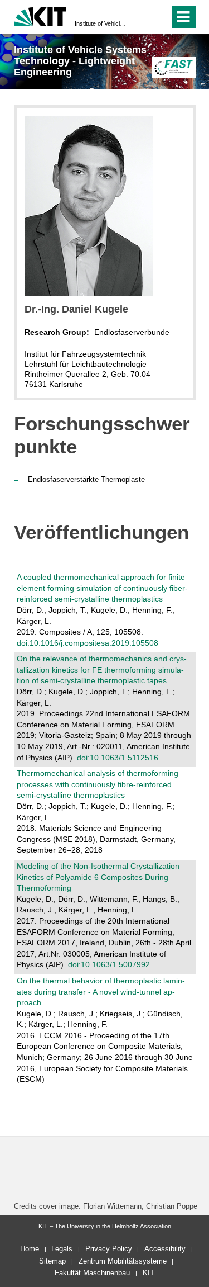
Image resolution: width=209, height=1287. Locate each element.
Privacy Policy (108, 1249)
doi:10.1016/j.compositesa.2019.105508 (87, 642)
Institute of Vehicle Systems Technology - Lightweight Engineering (101, 23)
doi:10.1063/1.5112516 (117, 757)
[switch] (141, 17)
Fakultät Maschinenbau (92, 1273)
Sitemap (52, 1261)
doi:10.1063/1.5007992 (109, 964)
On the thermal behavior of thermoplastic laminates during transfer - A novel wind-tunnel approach (101, 991)
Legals (61, 1249)
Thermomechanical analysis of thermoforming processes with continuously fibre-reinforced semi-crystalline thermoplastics (97, 784)
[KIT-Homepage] (40, 15)
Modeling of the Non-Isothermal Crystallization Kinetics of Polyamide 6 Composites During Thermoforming (98, 877)
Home (29, 1249)
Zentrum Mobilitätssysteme (123, 1261)
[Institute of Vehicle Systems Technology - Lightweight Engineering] (174, 67)
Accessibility (165, 1249)
